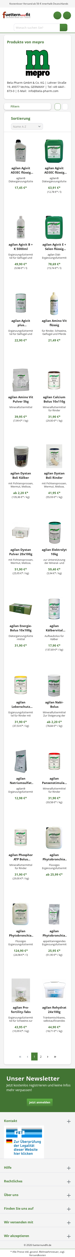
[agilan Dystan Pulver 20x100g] (20, 532)
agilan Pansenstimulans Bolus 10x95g (54, 780)
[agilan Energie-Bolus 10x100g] (20, 609)
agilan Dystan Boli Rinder (54, 475)
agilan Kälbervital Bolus (54, 628)
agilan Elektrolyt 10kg (54, 552)
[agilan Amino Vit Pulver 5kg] (20, 380)
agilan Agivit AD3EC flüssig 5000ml (54, 170)
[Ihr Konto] (67, 15)
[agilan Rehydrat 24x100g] (54, 990)
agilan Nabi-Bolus (54, 704)
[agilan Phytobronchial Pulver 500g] (54, 914)
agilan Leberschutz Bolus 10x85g (21, 704)
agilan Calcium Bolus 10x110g (54, 399)
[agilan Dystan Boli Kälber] (20, 456)
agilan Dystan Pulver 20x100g (20, 552)
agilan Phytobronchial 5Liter (20, 933)
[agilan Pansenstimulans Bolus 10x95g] (54, 761)
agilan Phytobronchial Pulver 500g (54, 933)
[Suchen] (64, 27)
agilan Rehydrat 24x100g (54, 1009)
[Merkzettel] (57, 15)
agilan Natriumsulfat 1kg (21, 780)
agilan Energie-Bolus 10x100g (21, 628)
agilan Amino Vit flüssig (54, 323)
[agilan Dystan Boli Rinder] (54, 456)
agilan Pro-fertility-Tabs (21, 1009)
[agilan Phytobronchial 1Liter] (54, 838)
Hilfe (7, 1167)
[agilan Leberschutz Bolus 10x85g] (20, 685)
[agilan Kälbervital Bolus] (54, 609)
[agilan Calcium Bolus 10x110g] (54, 380)
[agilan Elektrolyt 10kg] (54, 532)
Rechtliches (13, 1181)
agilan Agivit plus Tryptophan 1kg (21, 323)
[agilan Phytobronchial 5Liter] (20, 914)
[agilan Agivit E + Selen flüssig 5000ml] (54, 227)
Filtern (14, 106)
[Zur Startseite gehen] (16, 14)
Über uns (11, 1195)
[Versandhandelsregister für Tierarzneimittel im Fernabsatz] (24, 1142)
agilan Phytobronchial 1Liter (54, 857)
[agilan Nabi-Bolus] (54, 685)
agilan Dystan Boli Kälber (20, 475)
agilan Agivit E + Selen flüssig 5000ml (54, 246)
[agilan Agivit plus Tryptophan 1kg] (20, 303)
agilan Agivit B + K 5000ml (21, 246)
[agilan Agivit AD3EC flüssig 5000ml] (54, 151)
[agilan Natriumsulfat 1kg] (20, 761)
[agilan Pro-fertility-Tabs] (20, 990)
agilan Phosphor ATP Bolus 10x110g (21, 857)
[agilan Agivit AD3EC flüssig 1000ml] (20, 151)
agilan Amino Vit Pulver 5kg (20, 399)
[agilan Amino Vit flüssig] (54, 303)
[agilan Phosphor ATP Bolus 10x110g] (20, 838)
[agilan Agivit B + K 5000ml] (20, 227)
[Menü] (3, 28)
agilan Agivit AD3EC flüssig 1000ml (21, 170)
